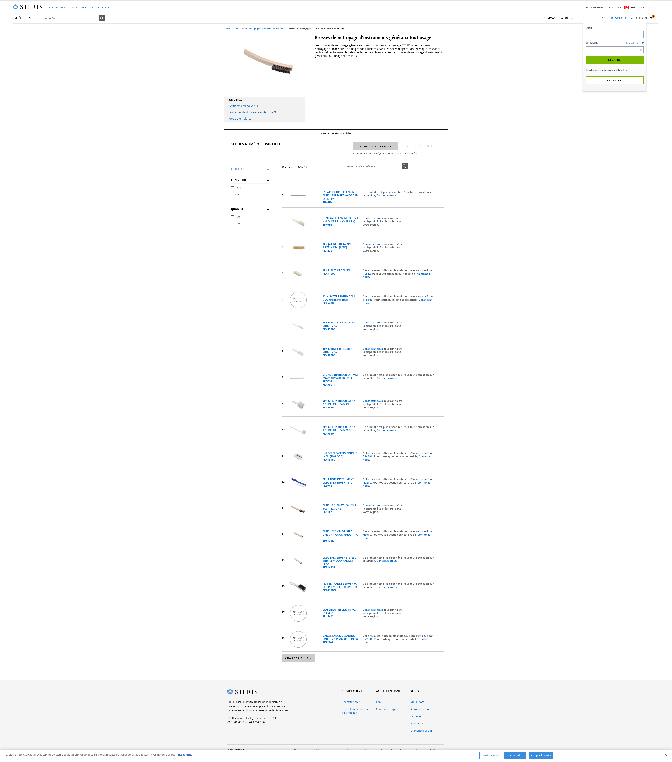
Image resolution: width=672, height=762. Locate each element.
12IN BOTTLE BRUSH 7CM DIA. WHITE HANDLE (339, 300)
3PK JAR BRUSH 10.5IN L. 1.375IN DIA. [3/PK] (338, 247)
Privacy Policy (184, 754)
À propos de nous (421, 709)
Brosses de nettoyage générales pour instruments (259, 28)
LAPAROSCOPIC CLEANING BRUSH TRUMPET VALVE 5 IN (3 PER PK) (340, 196)
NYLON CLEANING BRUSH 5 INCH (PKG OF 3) (340, 456)
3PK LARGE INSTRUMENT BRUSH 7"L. (338, 352)
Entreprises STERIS (421, 730)
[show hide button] (641, 50)
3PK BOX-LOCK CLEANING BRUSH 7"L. (339, 326)
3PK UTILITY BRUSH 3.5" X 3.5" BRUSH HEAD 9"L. (339, 404)
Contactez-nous (614, 7)
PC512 (367, 273)
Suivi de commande (595, 7)
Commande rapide (387, 709)
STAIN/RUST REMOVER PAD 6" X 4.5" (340, 613)
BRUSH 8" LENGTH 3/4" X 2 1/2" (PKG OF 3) (339, 508)
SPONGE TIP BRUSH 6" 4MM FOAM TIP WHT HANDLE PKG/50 (340, 379)
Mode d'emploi (239, 118)
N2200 (367, 482)
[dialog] (615, 57)
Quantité (238, 208)
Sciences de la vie (100, 7)
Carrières (415, 716)
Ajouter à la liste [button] (420, 146)
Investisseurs (418, 723)
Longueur (238, 180)
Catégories (22, 18)
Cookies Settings (490, 755)
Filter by (237, 168)
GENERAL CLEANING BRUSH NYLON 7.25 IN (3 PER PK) (340, 221)
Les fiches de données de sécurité (251, 112)
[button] (102, 18)
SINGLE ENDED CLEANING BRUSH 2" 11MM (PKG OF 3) (340, 639)
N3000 (367, 534)
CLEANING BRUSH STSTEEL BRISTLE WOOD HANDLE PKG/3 (339, 562)
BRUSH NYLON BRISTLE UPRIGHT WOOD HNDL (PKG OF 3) (340, 536)
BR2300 (368, 639)
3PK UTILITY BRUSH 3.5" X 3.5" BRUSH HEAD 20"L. (339, 430)
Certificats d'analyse (242, 106)
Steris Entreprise (57, 7)
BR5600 (368, 299)
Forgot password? (635, 42)
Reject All (515, 755)
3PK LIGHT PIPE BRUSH (337, 272)
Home (227, 28)
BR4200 (368, 456)
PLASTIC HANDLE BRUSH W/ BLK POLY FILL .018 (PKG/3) (340, 587)
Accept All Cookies (541, 755)
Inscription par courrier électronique (356, 710)
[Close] (666, 755)
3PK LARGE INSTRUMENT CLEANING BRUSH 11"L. (338, 482)
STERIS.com (417, 702)
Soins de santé (78, 7)
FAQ (378, 702)
